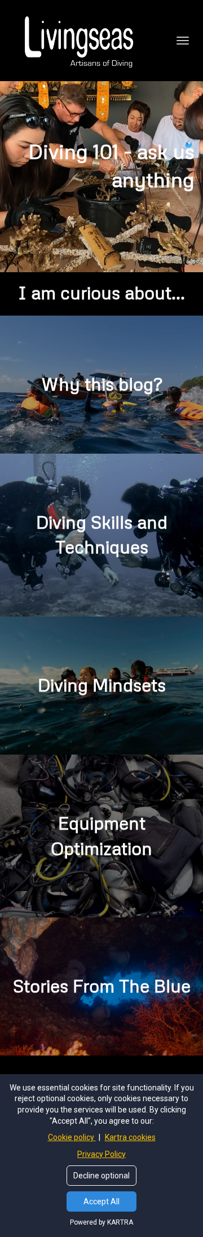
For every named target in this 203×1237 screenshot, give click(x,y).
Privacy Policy (101, 1154)
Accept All (101, 1201)
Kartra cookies (130, 1137)
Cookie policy (72, 1137)
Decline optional (101, 1175)
